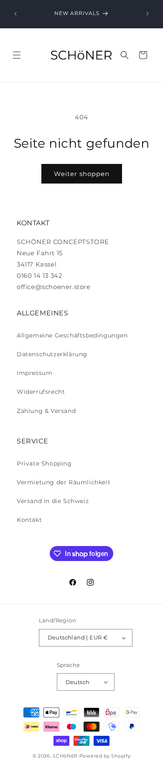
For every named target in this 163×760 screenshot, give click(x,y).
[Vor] (147, 14)
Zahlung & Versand (46, 411)
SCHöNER (65, 756)
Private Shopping (44, 463)
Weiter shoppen (82, 174)
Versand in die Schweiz (53, 501)
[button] (17, 55)
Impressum (34, 373)
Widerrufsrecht (41, 391)
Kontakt (29, 519)
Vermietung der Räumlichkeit (63, 482)
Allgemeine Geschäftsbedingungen (72, 335)
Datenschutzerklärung (52, 354)
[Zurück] (15, 14)
